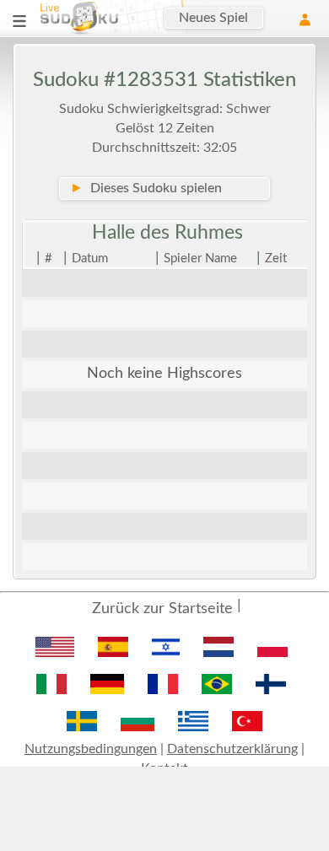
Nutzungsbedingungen (90, 749)
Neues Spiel (213, 17)
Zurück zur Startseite (162, 609)
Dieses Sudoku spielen (146, 188)
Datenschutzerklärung (232, 749)
